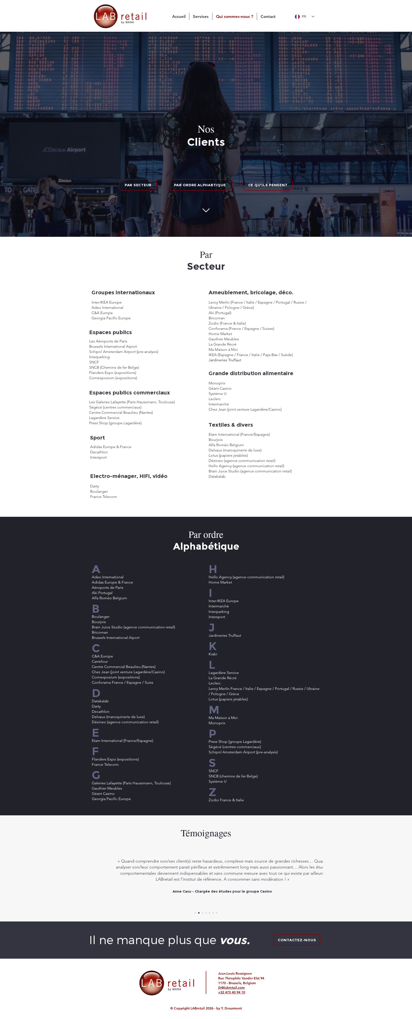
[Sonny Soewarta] (195, 913)
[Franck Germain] (202, 913)
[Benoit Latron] (206, 913)
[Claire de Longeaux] (216, 913)
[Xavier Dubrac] (213, 913)
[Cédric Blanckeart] (209, 913)
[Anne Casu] (199, 913)
